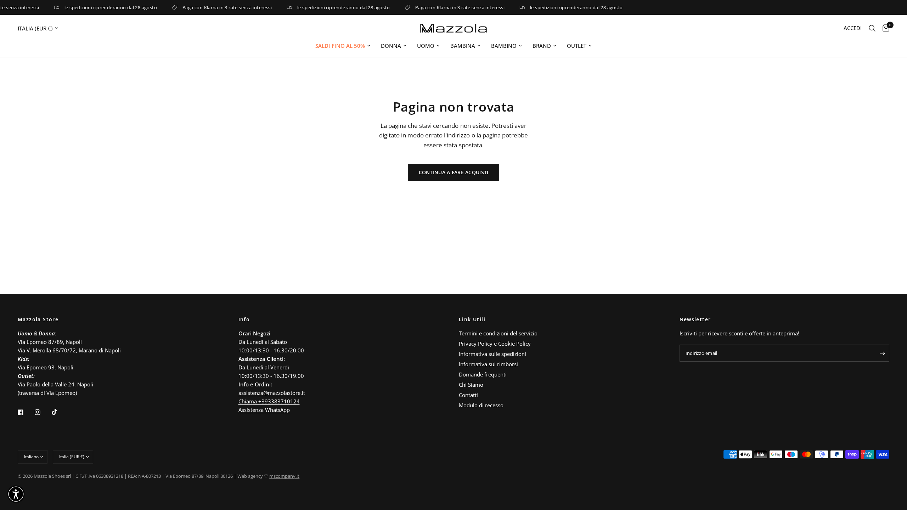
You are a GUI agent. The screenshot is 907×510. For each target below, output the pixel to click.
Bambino (504, 45)
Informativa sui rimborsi (488, 364)
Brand (542, 45)
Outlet (576, 45)
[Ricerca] (872, 28)
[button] (16, 494)
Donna (391, 45)
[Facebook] (25, 412)
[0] (884, 28)
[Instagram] (42, 412)
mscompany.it (284, 476)
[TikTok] (59, 412)
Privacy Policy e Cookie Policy (495, 343)
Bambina (462, 45)
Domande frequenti (483, 374)
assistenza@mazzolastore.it (271, 392)
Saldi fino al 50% (340, 45)
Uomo (425, 45)
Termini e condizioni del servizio (498, 333)
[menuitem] (343, 45)
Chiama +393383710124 (269, 401)
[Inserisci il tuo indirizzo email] (882, 353)
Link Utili (472, 319)
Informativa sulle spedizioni (492, 353)
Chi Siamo (471, 384)
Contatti (468, 394)
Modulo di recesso (481, 405)
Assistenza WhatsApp (264, 409)
